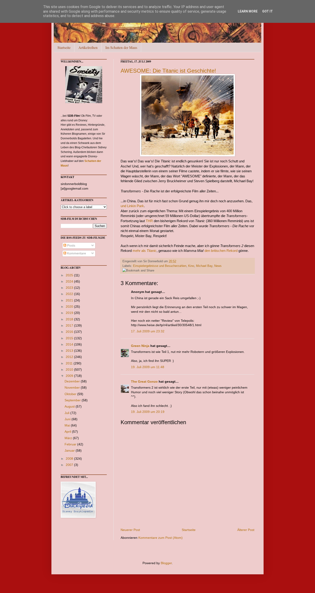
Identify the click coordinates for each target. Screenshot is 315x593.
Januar (70, 450)
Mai (68, 425)
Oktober (71, 394)
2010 (70, 369)
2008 (70, 458)
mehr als (145, 251)
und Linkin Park (132, 206)
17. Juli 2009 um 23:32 (147, 331)
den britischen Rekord (221, 251)
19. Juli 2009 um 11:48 (147, 367)
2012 (70, 357)
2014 (70, 344)
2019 (70, 313)
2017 (70, 325)
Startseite (64, 47)
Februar (71, 444)
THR (149, 221)
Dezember (73, 381)
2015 (70, 338)
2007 (70, 465)
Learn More (248, 11)
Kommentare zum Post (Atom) (160, 537)
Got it (267, 11)
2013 (70, 350)
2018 (70, 319)
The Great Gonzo (144, 381)
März (69, 438)
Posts (70, 245)
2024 (70, 281)
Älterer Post (245, 530)
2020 (70, 306)
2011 (70, 363)
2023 (70, 287)
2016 (70, 332)
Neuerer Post (130, 530)
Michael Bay (204, 266)
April (68, 431)
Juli (67, 413)
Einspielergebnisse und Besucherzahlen (159, 266)
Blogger (166, 563)
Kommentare (76, 253)
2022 (70, 294)
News (218, 266)
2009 (70, 376)
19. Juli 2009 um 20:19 (147, 412)
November (73, 387)
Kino (191, 266)
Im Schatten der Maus (121, 47)
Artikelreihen (88, 47)
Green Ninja (140, 346)
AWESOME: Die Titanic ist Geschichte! (168, 71)
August (70, 406)
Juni (68, 419)
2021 (70, 300)
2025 (70, 275)
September (73, 400)
